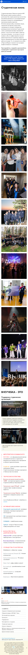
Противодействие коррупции (8, 615)
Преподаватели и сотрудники (8, 621)
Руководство (4, 617)
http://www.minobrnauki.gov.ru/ (8, 638)
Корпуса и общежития (6, 626)
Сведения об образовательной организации (11, 611)
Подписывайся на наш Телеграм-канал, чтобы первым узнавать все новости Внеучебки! (14, 58)
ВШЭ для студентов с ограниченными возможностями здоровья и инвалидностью (13, 629)
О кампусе (5, 608)
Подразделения (5, 619)
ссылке (5, 501)
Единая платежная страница (8, 631)
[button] (11, 607)
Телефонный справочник (7, 624)
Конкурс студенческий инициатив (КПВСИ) (12, 404)
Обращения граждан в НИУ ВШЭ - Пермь (10, 613)
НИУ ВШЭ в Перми (7, 1)
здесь (13, 646)
